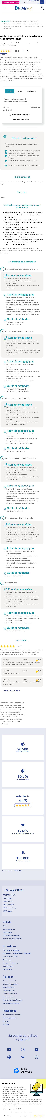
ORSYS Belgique (8, 904)
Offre (4, 926)
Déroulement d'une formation (12, 939)
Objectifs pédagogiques (24, 138)
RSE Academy (7, 969)
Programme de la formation (22, 261)
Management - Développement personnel (24, 21)
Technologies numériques (11, 950)
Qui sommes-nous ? (9, 981)
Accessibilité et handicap (11, 1003)
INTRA (19, 91)
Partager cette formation (20, 119)
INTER (9, 91)
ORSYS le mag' (7, 911)
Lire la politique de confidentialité (11, 1109)
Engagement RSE (8, 990)
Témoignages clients (9, 1018)
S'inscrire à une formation (11, 935)
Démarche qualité (8, 987)
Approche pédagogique (10, 984)
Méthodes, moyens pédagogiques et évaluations (21, 206)
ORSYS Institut (8, 901)
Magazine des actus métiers (12, 1015)
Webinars (6, 1021)
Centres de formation (10, 993)
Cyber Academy (8, 966)
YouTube (6, 1024)
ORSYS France (7, 898)
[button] (4, 8)
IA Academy (7, 960)
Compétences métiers (10, 956)
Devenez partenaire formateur (13, 1000)
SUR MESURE (31, 91)
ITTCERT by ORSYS (9, 895)
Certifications (7, 932)
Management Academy (10, 963)
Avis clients (22, 640)
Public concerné (22, 176)
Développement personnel (9, 24)
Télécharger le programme (20, 115)
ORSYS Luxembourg (9, 908)
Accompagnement (9, 929)
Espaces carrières (8, 997)
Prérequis (22, 192)
